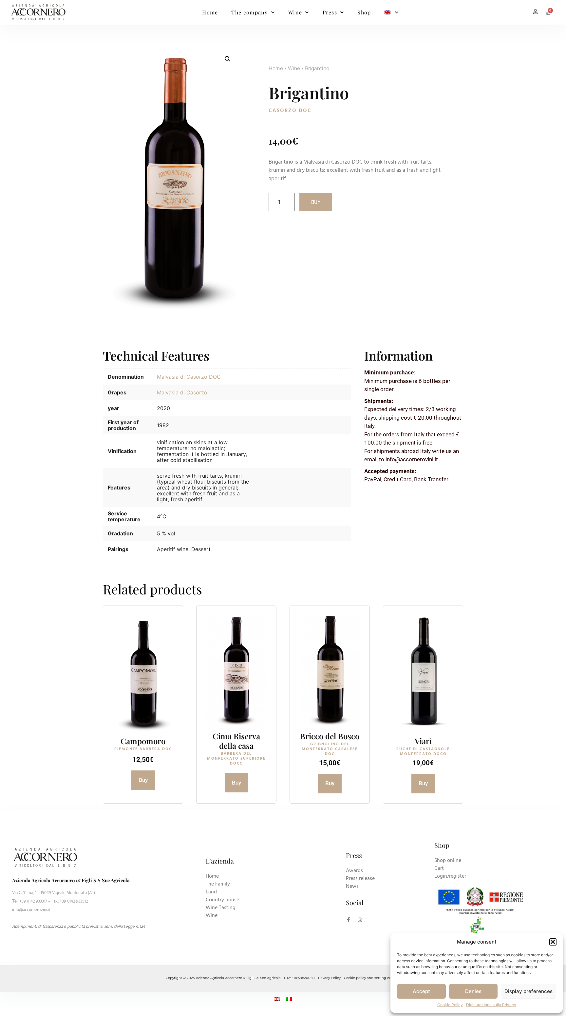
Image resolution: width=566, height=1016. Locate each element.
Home (210, 12)
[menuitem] (392, 12)
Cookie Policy (450, 1004)
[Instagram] (359, 919)
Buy (315, 202)
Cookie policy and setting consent (372, 978)
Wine (295, 12)
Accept (421, 991)
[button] (553, 942)
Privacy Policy (329, 978)
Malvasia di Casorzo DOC (189, 376)
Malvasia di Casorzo (182, 392)
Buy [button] (143, 780)
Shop (364, 12)
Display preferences (528, 991)
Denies (473, 991)
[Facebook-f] (348, 919)
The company (249, 12)
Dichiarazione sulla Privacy (491, 1004)
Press (330, 12)
